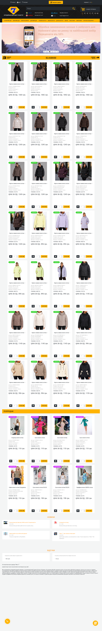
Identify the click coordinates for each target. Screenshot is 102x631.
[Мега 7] (51, 29)
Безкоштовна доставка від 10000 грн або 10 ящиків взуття (22, 504)
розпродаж (8, 393)
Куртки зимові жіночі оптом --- (17, 65)
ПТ (92, 13)
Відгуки (51, 532)
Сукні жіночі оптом (40, 419)
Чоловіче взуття (42, 20)
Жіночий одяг (16, 20)
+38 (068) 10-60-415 (64, 12)
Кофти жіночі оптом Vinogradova (17, 469)
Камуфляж (79, 20)
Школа (66, 20)
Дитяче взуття (59, 20)
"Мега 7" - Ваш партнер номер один (67, 515)
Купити (21, 89)
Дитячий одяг (33, 20)
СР (87, 13)
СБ (95, 13)
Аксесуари (72, 20)
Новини (51, 499)
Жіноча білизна (25, 20)
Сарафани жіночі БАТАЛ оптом (84, 469)
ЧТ (90, 13)
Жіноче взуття (51, 20)
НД (97, 13)
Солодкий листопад (63, 504)
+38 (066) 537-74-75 (39, 15)
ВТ (85, 13)
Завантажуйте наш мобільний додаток (18, 515)
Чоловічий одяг (7, 20)
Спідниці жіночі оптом (17, 419)
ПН (82, 13)
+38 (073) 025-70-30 (39, 12)
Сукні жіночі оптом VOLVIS (40, 469)
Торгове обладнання (88, 20)
